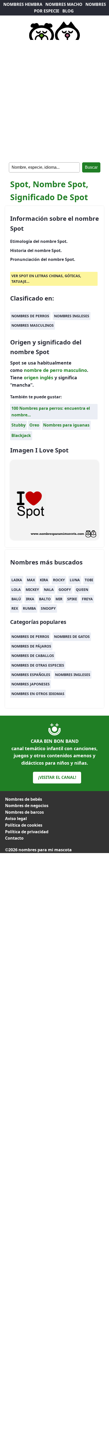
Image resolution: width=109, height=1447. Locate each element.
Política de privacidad (26, 832)
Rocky (59, 579)
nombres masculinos (32, 325)
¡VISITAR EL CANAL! (57, 777)
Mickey (32, 589)
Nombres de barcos (24, 812)
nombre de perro (43, 370)
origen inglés (38, 377)
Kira (44, 579)
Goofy (65, 589)
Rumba (29, 608)
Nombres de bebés (23, 799)
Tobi (89, 579)
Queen (82, 589)
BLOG (68, 11)
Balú (16, 598)
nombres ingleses (71, 315)
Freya (87, 598)
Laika (16, 579)
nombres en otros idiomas (37, 693)
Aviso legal (16, 818)
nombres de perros (30, 315)
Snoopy (48, 608)
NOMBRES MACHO (63, 4)
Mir (59, 598)
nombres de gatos (72, 636)
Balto (45, 598)
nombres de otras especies (37, 665)
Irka (30, 598)
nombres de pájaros (31, 646)
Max (31, 579)
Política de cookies (23, 825)
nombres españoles (30, 674)
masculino (75, 370)
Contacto (14, 838)
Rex (14, 608)
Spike (72, 598)
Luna (75, 579)
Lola (16, 589)
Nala (49, 589)
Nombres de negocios (26, 805)
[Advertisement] (54, 100)
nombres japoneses (30, 684)
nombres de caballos (32, 655)
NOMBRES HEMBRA (22, 4)
